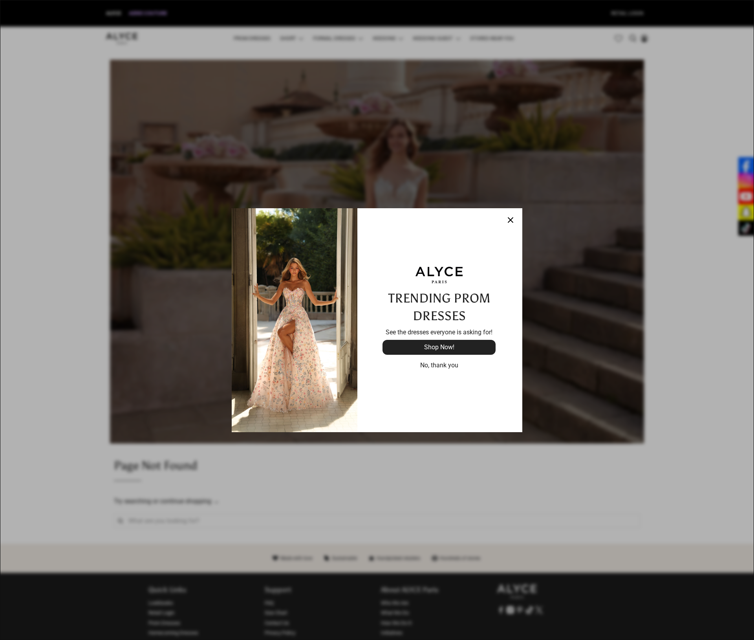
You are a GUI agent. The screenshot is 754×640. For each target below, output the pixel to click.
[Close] (510, 220)
